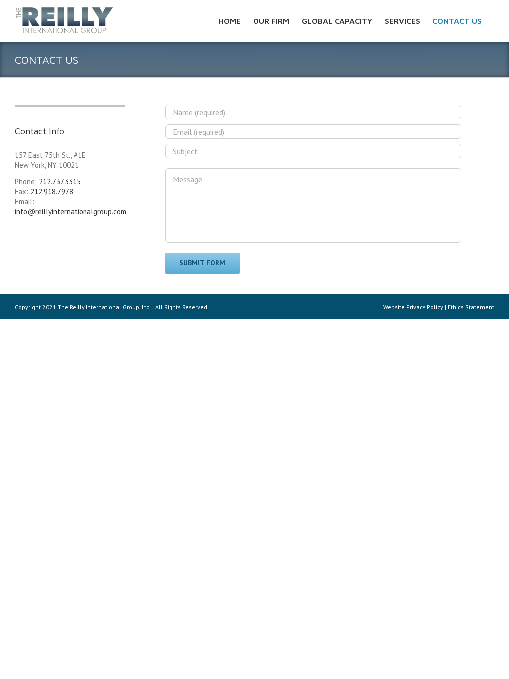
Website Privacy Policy (413, 307)
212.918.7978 (51, 191)
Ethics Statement (471, 307)
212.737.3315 (60, 181)
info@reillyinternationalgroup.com (70, 211)
